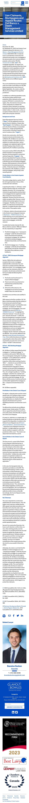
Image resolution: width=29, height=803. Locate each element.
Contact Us (9, 797)
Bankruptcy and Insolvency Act (13, 77)
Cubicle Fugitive (15, 801)
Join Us (4, 797)
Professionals (10, 796)
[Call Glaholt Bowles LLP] (25, 761)
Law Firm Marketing (7, 801)
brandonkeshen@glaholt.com (14, 675)
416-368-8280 (15, 673)
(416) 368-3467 (21, 700)
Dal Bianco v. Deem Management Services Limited (13, 52)
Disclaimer (23, 797)
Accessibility (5, 799)
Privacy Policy (16, 797)
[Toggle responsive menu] (26, 2)
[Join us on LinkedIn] (21, 4)
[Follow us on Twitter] (23, 4)
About (4, 796)
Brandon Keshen (14, 666)
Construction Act (7, 62)
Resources (22, 796)
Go (23, 2)
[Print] (4, 616)
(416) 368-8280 (11, 700)
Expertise (16, 796)
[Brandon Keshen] (14, 644)
